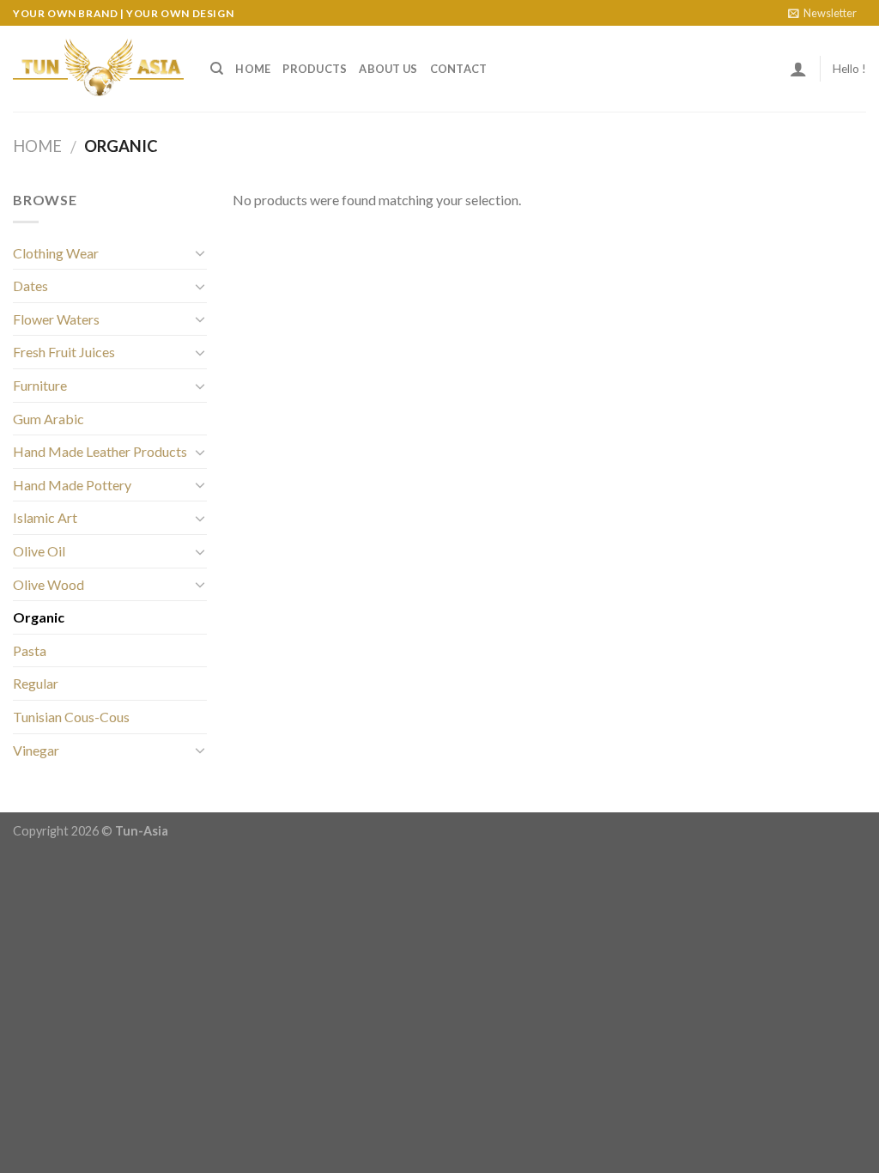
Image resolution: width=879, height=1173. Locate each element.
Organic (38, 617)
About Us (388, 69)
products (314, 69)
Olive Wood (48, 584)
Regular (35, 683)
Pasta (29, 650)
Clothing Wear (56, 253)
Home (252, 69)
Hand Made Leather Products (100, 451)
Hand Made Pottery (72, 485)
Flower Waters (56, 319)
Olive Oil (39, 551)
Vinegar (36, 750)
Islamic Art (45, 517)
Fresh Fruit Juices (64, 351)
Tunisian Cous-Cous (71, 716)
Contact (459, 69)
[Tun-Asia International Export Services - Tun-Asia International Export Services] (99, 69)
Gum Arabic (48, 418)
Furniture (40, 385)
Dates (30, 285)
